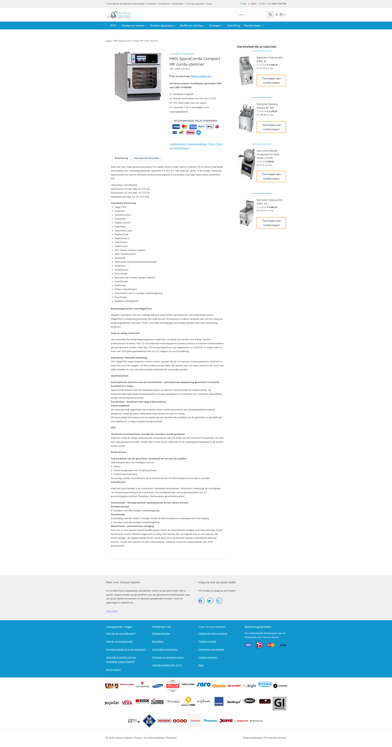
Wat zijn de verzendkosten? (121, 633)
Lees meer (111, 611)
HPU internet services (274, 737)
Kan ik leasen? (113, 669)
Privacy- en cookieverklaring (149, 737)
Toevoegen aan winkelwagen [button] (271, 81)
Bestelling (157, 641)
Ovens (211, 144)
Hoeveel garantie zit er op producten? (126, 649)
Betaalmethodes (161, 633)
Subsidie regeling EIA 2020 (167, 665)
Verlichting (233, 25)
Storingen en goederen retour (168, 657)
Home (109, 40)
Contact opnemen (207, 657)
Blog (201, 665)
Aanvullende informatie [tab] (146, 158)
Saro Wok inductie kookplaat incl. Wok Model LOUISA (268, 154)
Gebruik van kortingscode (119, 641)
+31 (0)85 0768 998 (276, 3)
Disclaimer (171, 737)
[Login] (276, 15)
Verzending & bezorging (164, 649)
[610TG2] (138, 77)
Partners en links (207, 641)
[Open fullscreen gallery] (162, 100)
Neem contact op (201, 76)
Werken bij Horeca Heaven (212, 633)
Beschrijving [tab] (121, 158)
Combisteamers (182, 54)
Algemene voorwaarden (211, 649)
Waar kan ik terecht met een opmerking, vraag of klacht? (121, 660)
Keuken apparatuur (197, 144)
